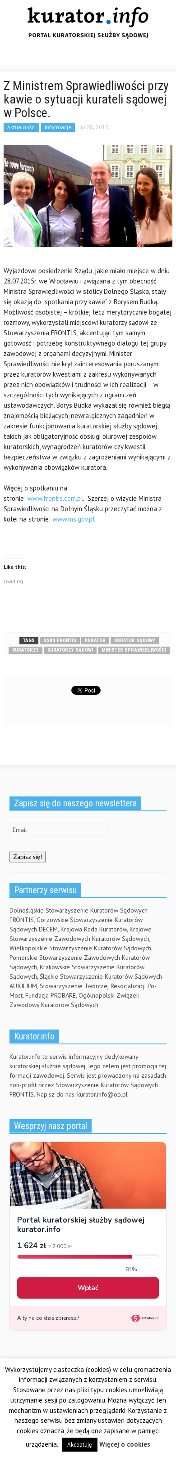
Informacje (58, 127)
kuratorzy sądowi (70, 650)
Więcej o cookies (124, 1444)
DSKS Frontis (59, 640)
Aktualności (21, 127)
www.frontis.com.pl (55, 498)
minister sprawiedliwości (134, 650)
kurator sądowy (134, 640)
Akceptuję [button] (79, 1444)
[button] (34, 58)
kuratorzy (25, 650)
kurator (95, 640)
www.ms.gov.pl (73, 519)
